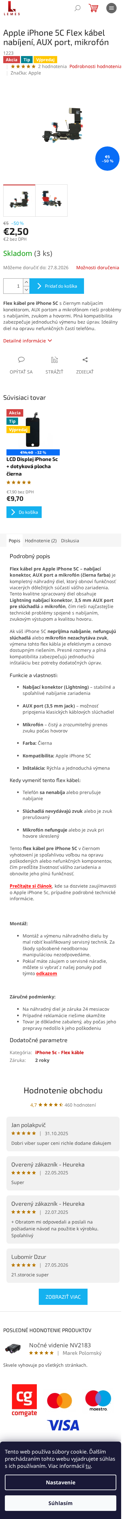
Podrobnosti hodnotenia (95, 66)
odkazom (46, 973)
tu (88, 1465)
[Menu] (111, 8)
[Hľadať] (77, 8)
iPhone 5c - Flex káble (59, 1052)
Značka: (26, 73)
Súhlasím (60, 1503)
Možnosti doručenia (97, 267)
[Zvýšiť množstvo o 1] (26, 282)
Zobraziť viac (63, 1297)
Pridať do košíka (61, 286)
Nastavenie (60, 1482)
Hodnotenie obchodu (63, 1090)
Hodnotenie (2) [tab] (41, 540)
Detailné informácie (24, 341)
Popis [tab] (14, 540)
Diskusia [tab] (70, 540)
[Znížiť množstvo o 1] (26, 289)
